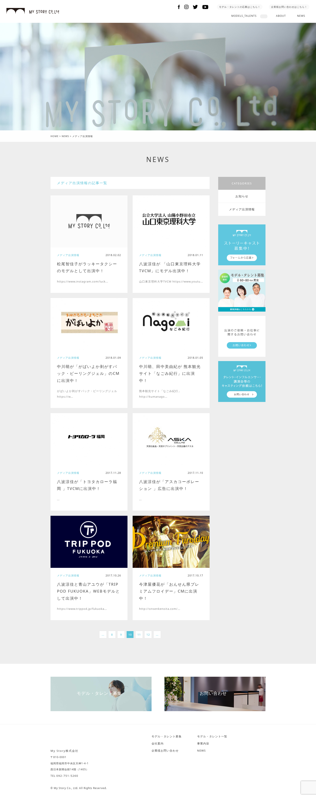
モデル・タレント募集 (99, 693)
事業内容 (203, 743)
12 (148, 634)
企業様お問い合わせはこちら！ (289, 6)
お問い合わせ (213, 693)
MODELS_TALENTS (244, 16)
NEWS (301, 16)
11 (139, 634)
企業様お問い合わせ (165, 750)
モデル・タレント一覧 (212, 736)
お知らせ (241, 196)
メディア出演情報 (242, 209)
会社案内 (158, 743)
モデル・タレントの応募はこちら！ (239, 6)
